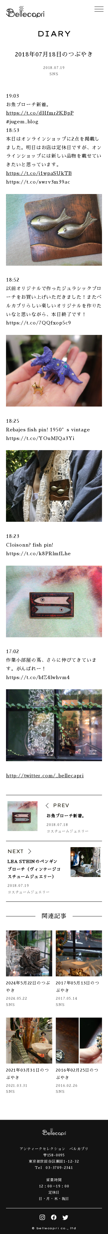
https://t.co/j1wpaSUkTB (39, 173)
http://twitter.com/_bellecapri (45, 775)
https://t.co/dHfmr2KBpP (40, 113)
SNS (54, 74)
